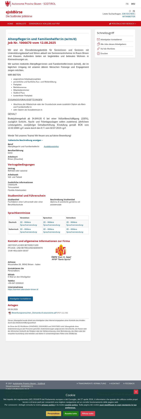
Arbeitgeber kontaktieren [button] (111, 39)
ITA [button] (127, 3)
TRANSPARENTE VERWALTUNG (92, 383)
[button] (122, 23)
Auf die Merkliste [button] (108, 49)
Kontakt (115, 383)
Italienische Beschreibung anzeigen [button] (25, 140)
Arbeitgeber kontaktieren (20, 299)
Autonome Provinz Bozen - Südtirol (29, 383)
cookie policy (71, 405)
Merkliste (21, 23)
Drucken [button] (104, 53)
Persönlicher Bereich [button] (123, 23)
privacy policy (48, 405)
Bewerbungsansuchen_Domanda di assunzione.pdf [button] (40, 313)
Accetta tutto (71, 413)
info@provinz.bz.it (20, 389)
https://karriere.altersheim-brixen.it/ (23, 289)
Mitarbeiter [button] (128, 16)
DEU (133, 3)
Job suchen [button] (128, 14)
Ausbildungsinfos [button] (51, 146)
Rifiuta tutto (87, 413)
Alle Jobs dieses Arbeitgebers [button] (113, 44)
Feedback (129, 383)
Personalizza (53, 413)
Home (10, 23)
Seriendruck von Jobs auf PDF (44, 23)
